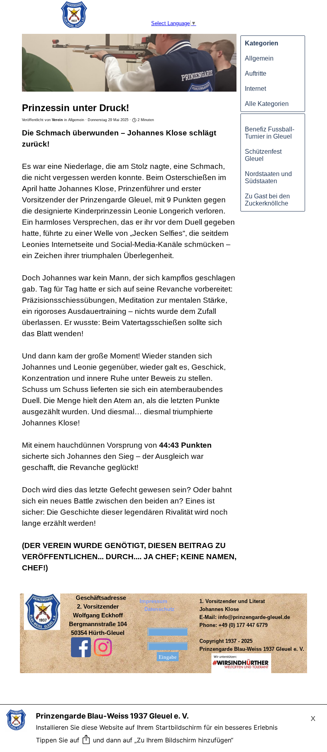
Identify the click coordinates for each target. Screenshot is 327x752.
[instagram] (103, 647)
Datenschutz (159, 609)
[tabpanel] (98, 615)
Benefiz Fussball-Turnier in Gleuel (269, 133)
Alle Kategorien (267, 103)
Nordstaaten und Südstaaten (268, 177)
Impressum (153, 601)
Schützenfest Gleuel (263, 155)
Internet (255, 88)
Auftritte (255, 73)
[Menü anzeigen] (26, 7)
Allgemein (259, 58)
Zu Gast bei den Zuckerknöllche (267, 200)
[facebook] (81, 647)
